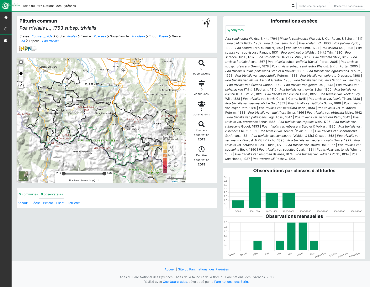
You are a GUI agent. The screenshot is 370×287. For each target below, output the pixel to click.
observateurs (52, 194)
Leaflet (174, 181)
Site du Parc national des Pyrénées (203, 269)
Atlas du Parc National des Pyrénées (49, 6)
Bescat (48, 203)
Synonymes (235, 30)
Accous (23, 203)
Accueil (170, 269)
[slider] (64, 173)
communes (28, 194)
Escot (60, 203)
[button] (21, 73)
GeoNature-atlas (175, 282)
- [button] (21, 79)
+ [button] (21, 69)
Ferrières (74, 203)
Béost (36, 203)
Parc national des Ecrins (231, 282)
